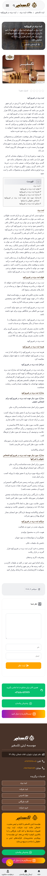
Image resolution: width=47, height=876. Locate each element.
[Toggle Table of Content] (37, 182)
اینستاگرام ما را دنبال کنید (21, 714)
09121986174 (29, 768)
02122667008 (30, 761)
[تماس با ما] (9, 862)
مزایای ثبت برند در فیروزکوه (29, 203)
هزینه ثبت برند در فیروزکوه (29, 191)
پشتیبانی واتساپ (21, 703)
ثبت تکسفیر (39, 12)
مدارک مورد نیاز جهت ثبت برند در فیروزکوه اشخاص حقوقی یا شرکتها (21, 199)
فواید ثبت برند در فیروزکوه (29, 189)
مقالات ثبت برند (26, 12)
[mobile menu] (7, 6)
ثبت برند (36, 186)
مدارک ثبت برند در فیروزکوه (29, 194)
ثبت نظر (21, 665)
